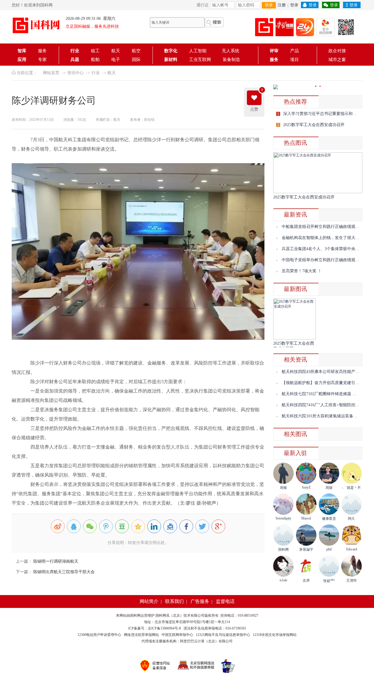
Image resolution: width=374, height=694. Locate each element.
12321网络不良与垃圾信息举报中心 (223, 635)
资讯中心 (75, 73)
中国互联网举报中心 (177, 635)
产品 (294, 50)
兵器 (74, 59)
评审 (274, 50)
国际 (136, 59)
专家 (42, 59)
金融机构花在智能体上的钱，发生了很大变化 (322, 238)
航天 (115, 50)
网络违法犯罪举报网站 (141, 635)
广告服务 (200, 601)
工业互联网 (200, 59)
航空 (136, 50)
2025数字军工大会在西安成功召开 (313, 125)
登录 (269, 5)
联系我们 (174, 601)
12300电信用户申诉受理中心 (99, 635)
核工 (95, 50)
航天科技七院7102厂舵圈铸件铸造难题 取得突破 (325, 394)
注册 (282, 5)
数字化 (170, 50)
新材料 (170, 59)
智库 (22, 50)
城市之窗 (337, 59)
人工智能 (199, 50)
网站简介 (149, 601)
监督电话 (225, 601)
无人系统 (230, 50)
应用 (22, 59)
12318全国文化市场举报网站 (275, 635)
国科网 (135, 615)
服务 (42, 50)
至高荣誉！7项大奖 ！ (302, 271)
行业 (74, 50)
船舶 (95, 59)
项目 (294, 59)
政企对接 (337, 50)
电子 (115, 59)
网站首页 (51, 73)
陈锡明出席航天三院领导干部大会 (63, 572)
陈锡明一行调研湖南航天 (55, 561)
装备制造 (231, 59)
